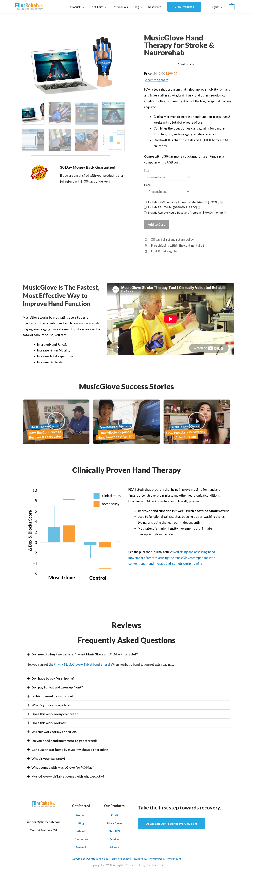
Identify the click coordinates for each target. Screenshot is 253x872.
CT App (114, 846)
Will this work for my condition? (54, 732)
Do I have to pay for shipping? (53, 678)
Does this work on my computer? (55, 714)
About (81, 831)
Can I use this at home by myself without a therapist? (69, 750)
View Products (184, 6)
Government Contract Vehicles (90, 858)
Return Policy (139, 858)
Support (81, 846)
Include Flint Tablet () (172, 207)
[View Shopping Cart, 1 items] (231, 7)
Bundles (114, 839)
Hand (147, 185)
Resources (154, 7)
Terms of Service (120, 858)
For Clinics (96, 7)
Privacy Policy (157, 858)
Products (75, 7)
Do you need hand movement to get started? (64, 741)
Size (146, 170)
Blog (136, 7)
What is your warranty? (48, 758)
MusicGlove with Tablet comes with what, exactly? (67, 776)
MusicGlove (114, 823)
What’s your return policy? (51, 705)
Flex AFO (114, 831)
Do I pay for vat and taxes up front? (57, 687)
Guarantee (81, 839)
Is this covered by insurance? (52, 696)
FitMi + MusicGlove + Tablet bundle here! (82, 664)
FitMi (114, 815)
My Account (174, 858)
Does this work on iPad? (48, 723)
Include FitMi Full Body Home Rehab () (183, 202)
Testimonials (120, 7)
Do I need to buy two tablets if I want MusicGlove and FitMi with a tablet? (84, 654)
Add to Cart (156, 224)
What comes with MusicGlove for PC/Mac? (62, 767)
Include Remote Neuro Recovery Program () (185, 212)
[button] (56, 422)
